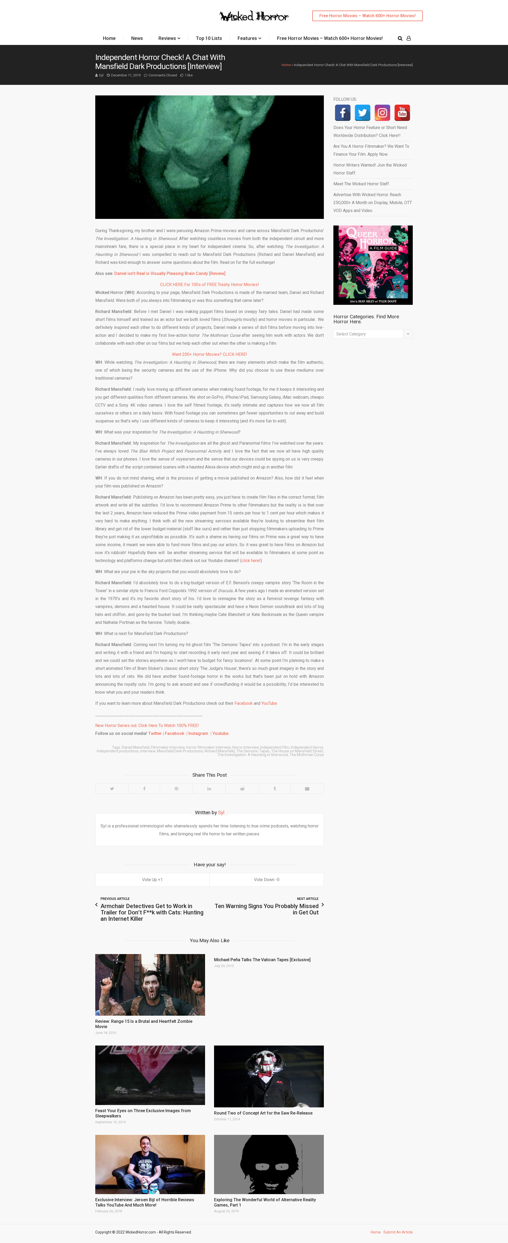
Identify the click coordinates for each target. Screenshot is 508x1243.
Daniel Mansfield (135, 747)
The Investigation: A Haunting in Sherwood (252, 755)
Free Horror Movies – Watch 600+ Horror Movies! (367, 15)
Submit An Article (398, 1232)
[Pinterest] (176, 789)
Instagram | (199, 733)
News (137, 38)
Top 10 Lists (209, 38)
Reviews (167, 38)
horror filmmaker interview (208, 747)
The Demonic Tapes (253, 751)
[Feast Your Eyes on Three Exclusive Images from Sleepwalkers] (150, 1075)
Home (109, 38)
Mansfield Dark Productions (180, 751)
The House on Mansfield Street (297, 751)
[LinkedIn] (209, 789)
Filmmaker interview (168, 747)
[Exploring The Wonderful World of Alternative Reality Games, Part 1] (269, 1164)
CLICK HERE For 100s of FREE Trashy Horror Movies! (209, 284)
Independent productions (118, 751)
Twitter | (156, 733)
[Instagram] (382, 112)
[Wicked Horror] (254, 16)
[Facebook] (144, 789)
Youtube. (220, 733)
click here (250, 560)
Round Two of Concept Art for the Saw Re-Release (263, 1113)
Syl (101, 75)
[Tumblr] (274, 789)
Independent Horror (307, 747)
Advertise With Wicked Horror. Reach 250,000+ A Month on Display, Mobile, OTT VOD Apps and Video (372, 202)
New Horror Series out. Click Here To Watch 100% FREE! (147, 725)
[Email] (307, 789)
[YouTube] (402, 112)
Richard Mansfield (220, 751)
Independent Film (274, 747)
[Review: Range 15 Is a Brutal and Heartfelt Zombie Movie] (150, 985)
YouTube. (269, 703)
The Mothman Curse (306, 755)
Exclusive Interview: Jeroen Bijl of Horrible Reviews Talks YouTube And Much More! (144, 1202)
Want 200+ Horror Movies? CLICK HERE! (209, 354)
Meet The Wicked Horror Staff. (361, 183)
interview (147, 751)
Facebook (243, 703)
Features (247, 38)
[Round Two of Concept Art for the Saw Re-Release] (269, 1076)
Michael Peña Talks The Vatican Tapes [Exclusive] (262, 959)
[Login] (409, 38)
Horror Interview (245, 747)
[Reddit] (242, 789)
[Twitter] (112, 789)
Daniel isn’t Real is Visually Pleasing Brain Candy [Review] (169, 273)
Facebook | (176, 733)
